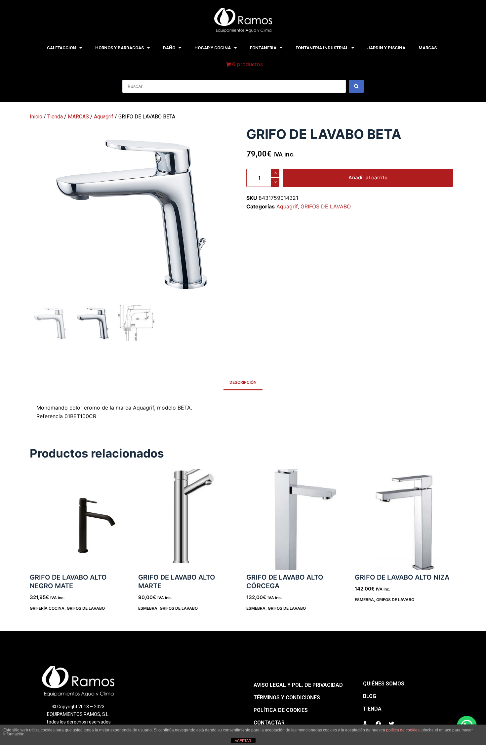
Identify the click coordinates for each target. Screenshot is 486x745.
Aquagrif (103, 116)
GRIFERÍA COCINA (47, 608)
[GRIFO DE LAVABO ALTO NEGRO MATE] (81, 520)
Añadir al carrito (367, 177)
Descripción (243, 382)
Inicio (36, 116)
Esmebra (147, 608)
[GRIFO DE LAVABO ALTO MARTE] (189, 520)
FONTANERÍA (263, 47)
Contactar (269, 723)
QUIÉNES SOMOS (383, 683)
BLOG (369, 696)
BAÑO (169, 47)
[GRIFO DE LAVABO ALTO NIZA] (406, 520)
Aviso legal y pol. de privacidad (298, 685)
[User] (365, 724)
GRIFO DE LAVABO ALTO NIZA (402, 577)
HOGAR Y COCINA (212, 47)
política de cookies (403, 730)
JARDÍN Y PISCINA (386, 47)
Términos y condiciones (287, 697)
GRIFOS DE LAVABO (326, 206)
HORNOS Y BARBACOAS (119, 47)
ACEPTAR (243, 741)
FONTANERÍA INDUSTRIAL (322, 47)
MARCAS (428, 47)
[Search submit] (356, 86)
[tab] (243, 382)
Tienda (55, 116)
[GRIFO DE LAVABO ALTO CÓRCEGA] (297, 520)
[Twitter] (391, 724)
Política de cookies (281, 710)
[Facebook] (378, 724)
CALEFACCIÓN (61, 47)
